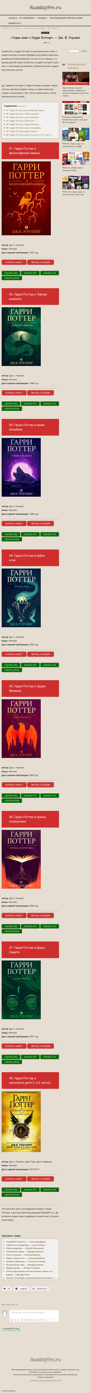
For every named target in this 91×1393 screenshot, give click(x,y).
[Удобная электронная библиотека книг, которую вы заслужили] (75, 108)
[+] (44, 1320)
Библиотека (17, 28)
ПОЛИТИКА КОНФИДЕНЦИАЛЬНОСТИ (45, 1381)
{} (41, 1320)
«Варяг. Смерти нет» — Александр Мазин (25, 1258)
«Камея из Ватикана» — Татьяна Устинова (26, 1261)
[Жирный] (12, 1320)
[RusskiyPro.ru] (45, 8)
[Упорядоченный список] (25, 1320)
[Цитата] (31, 1320)
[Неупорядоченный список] (28, 1320)
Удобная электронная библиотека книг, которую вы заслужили (74, 119)
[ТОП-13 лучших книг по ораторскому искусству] (75, 182)
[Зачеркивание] (21, 1320)
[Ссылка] (38, 1320)
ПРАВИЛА (41, 18)
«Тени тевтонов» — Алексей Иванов (23, 1254)
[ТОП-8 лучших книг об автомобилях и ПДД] (75, 134)
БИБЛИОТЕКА (14, 23)
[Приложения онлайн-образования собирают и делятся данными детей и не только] (75, 78)
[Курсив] (15, 1320)
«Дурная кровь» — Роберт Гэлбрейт (23, 1268)
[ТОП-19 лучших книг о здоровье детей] (75, 158)
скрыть (21, 106)
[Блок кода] (35, 1320)
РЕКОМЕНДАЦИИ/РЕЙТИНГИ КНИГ (66, 18)
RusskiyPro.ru (6, 28)
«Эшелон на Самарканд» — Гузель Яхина (25, 1245)
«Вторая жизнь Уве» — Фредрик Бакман (25, 1264)
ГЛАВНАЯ (12, 18)
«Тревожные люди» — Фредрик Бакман (24, 1251)
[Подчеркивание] (18, 1320)
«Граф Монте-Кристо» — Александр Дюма (26, 1241)
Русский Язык (26, 18)
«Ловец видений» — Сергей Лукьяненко (25, 1248)
